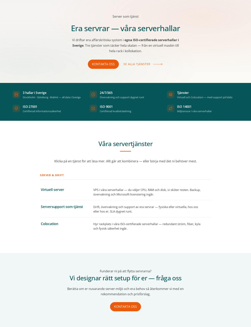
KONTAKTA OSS (103, 64)
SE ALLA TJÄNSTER (137, 64)
